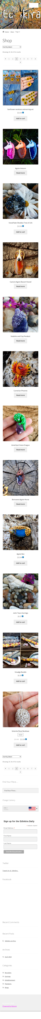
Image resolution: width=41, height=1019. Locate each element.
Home (7, 32)
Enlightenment (10, 980)
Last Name (7, 843)
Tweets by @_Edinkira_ (10, 871)
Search (20, 1015)
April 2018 (8, 957)
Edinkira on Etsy (10, 941)
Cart (31, 1013)
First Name (7, 836)
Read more (20, 173)
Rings (7, 988)
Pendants (8, 984)
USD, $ (5, 808)
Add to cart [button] (20, 118)
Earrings (8, 976)
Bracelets (8, 973)
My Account (7, 1015)
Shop (12, 32)
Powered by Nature (10, 1006)
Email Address (9, 828)
